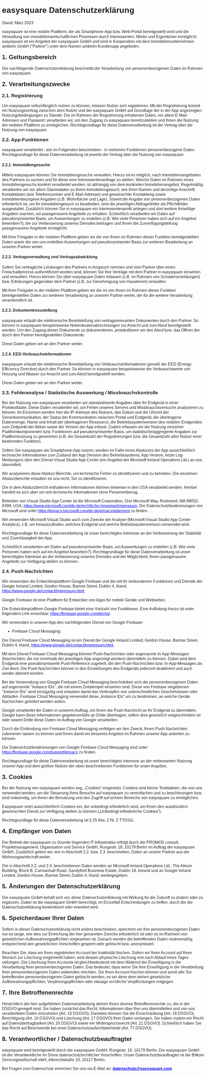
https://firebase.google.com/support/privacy (40, 752)
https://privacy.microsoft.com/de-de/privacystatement (84, 511)
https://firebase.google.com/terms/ (80, 613)
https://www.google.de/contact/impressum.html (43, 591)
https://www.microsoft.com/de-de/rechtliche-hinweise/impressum (80, 506)
